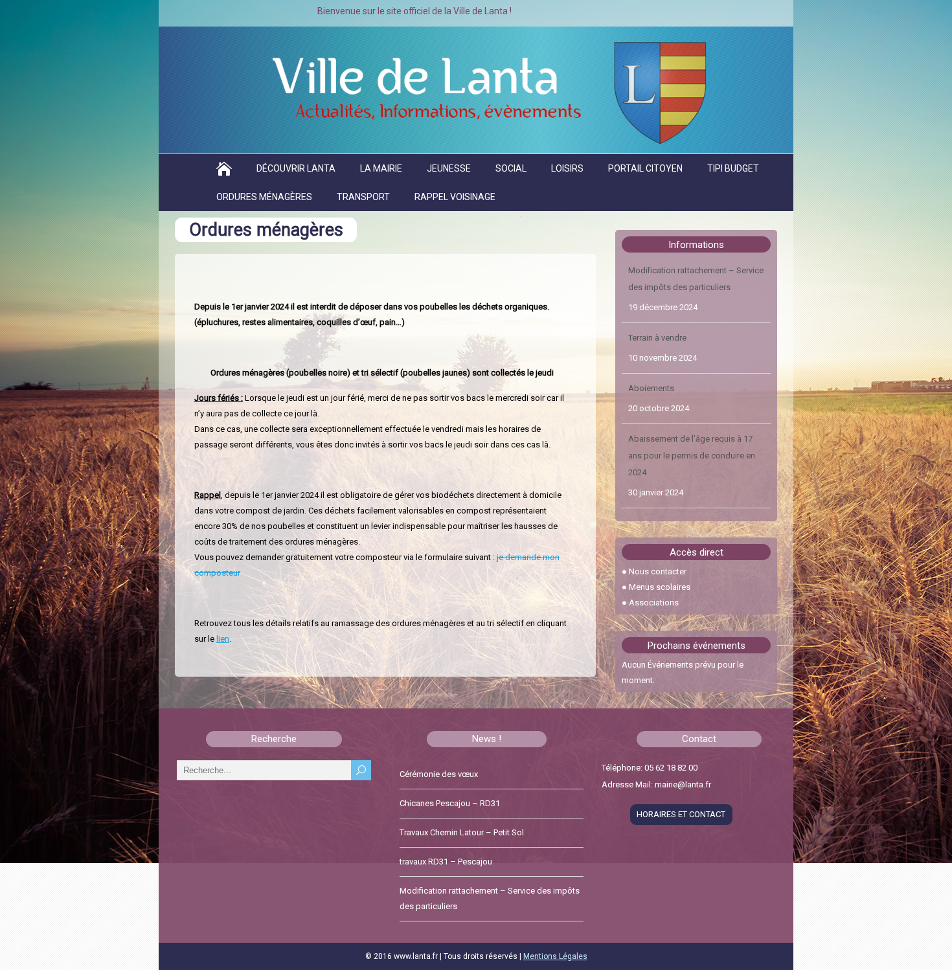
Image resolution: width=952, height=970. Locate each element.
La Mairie (381, 168)
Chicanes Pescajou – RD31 (450, 803)
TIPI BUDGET (733, 168)
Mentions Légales (555, 956)
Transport (363, 197)
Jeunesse (449, 168)
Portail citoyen (645, 168)
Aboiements (651, 337)
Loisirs (567, 168)
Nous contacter (657, 571)
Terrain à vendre (657, 286)
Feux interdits (653, 472)
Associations (654, 602)
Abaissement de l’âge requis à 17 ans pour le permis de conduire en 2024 (691, 404)
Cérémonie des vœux (439, 774)
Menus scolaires (659, 587)
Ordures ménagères (264, 197)
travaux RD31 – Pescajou (446, 861)
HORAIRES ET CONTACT (681, 814)
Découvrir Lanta (295, 168)
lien (222, 639)
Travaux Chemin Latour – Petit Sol (462, 832)
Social (511, 168)
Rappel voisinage (454, 197)
